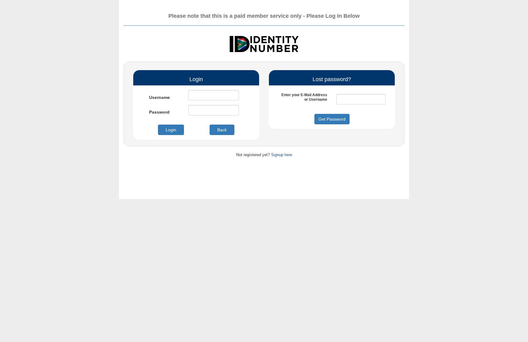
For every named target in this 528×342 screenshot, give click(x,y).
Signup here (281, 154)
